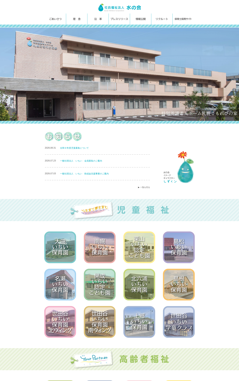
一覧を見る (145, 187)
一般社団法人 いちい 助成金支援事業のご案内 (84, 173)
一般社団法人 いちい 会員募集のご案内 (81, 161)
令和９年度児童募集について (74, 148)
